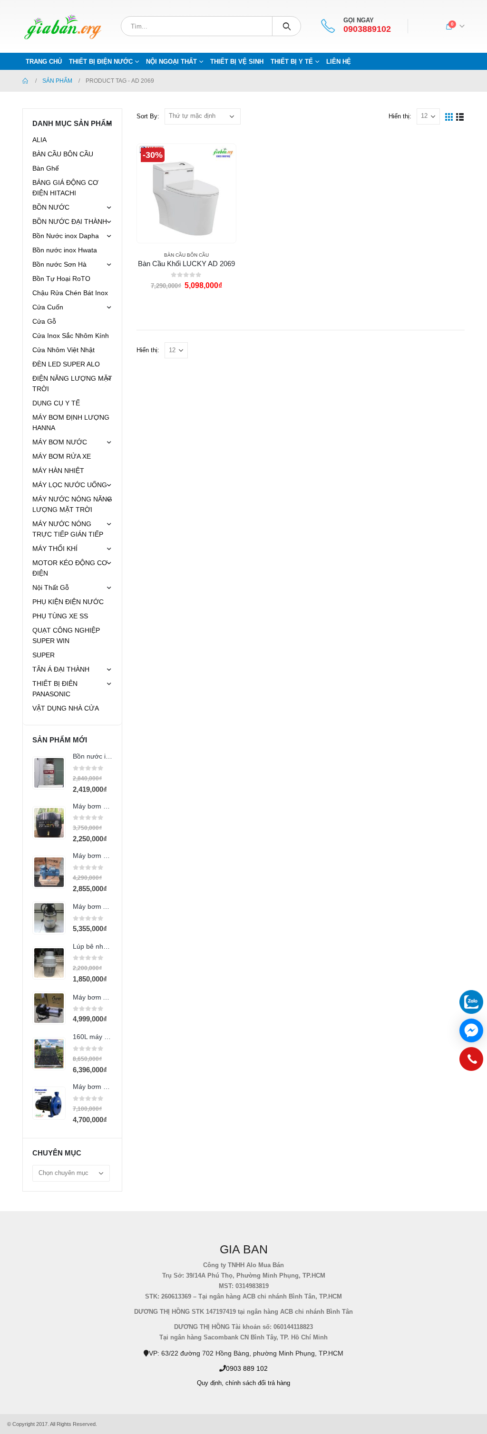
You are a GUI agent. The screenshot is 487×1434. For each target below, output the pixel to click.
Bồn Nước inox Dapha (65, 236)
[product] (49, 772)
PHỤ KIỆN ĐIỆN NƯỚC (68, 602)
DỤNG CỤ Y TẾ (56, 403)
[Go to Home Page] (25, 81)
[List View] (460, 116)
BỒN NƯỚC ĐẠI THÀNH (69, 221)
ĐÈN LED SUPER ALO (66, 364)
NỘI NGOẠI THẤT (171, 61)
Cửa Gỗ (44, 321)
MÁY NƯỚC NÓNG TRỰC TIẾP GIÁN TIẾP (67, 529)
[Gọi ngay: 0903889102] (471, 1061)
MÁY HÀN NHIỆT (58, 470)
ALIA (39, 140)
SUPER (43, 655)
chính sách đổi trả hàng (257, 1383)
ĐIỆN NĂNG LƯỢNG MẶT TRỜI (72, 384)
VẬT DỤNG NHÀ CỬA (65, 708)
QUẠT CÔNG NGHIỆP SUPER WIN (66, 635)
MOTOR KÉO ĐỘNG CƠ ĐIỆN (69, 568)
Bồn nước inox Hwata (64, 250)
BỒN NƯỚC (50, 207)
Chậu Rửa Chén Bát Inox (70, 293)
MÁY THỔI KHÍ (55, 548)
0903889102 (367, 29)
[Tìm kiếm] (287, 26)
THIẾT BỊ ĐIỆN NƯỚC (101, 61)
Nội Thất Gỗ (50, 587)
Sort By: (147, 116)
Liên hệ (338, 61)
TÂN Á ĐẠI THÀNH (60, 669)
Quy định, (210, 1383)
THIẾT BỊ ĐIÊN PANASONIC (55, 689)
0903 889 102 (247, 1368)
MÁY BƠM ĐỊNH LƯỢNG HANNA (70, 423)
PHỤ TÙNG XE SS (60, 616)
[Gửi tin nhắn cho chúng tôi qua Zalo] (471, 1002)
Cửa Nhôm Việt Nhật (63, 350)
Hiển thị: (400, 116)
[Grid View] (449, 116)
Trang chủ (44, 61)
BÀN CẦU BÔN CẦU (186, 255)
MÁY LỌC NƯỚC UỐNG (69, 485)
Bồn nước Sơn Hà (59, 264)
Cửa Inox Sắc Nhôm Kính (70, 335)
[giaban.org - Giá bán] (62, 26)
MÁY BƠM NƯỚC (59, 442)
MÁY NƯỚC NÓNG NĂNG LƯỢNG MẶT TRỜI (72, 504)
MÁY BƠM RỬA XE (61, 456)
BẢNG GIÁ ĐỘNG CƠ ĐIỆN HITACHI (65, 188)
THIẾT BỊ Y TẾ (292, 61)
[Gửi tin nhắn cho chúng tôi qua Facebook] (471, 1030)
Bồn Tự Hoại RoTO (61, 278)
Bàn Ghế (45, 168)
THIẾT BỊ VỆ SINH (236, 61)
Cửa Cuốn (47, 307)
